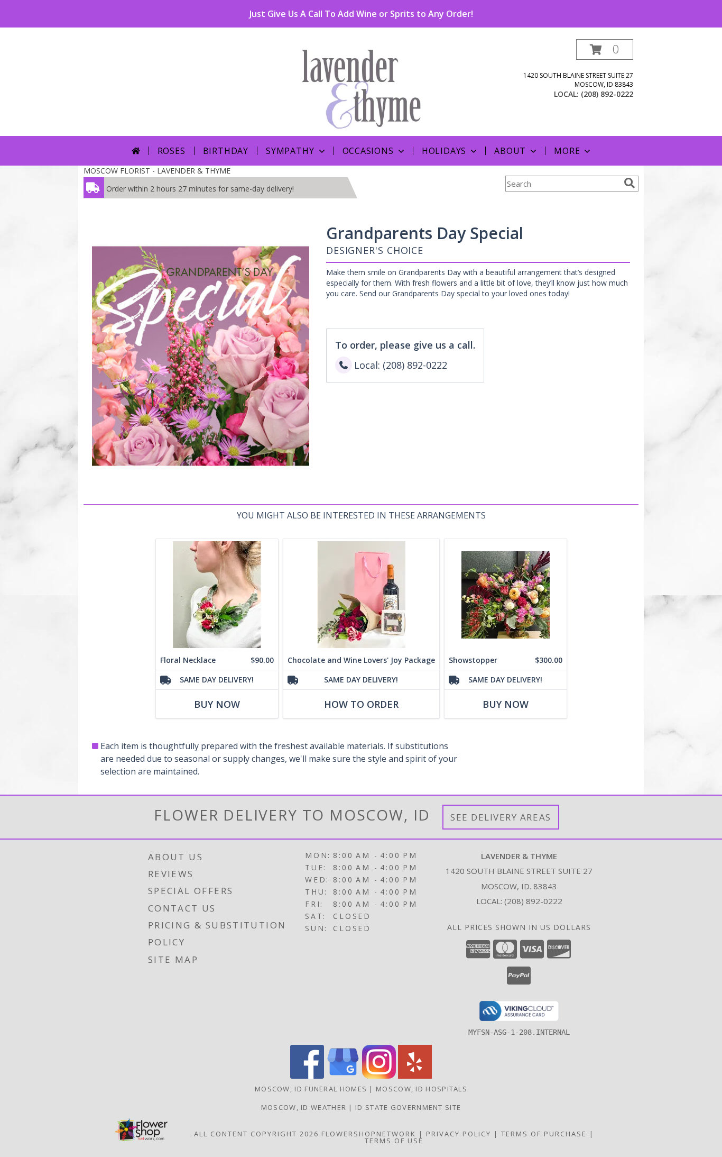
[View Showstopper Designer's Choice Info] (506, 595)
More (567, 151)
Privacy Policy (458, 1133)
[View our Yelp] (415, 1076)
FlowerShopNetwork (368, 1133)
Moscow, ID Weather (303, 1107)
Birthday (225, 151)
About (510, 151)
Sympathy (290, 151)
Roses (172, 151)
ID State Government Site (408, 1107)
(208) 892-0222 (607, 94)
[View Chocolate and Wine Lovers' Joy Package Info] (361, 595)
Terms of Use (394, 1140)
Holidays (444, 151)
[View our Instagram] (379, 1076)
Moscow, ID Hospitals (421, 1089)
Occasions (368, 151)
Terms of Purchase (544, 1133)
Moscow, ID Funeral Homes (311, 1089)
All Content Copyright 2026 (256, 1133)
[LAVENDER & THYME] (365, 88)
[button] (604, 49)
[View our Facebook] (307, 1076)
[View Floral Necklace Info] (217, 595)
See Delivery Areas (500, 817)
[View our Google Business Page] (343, 1076)
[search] (629, 183)
